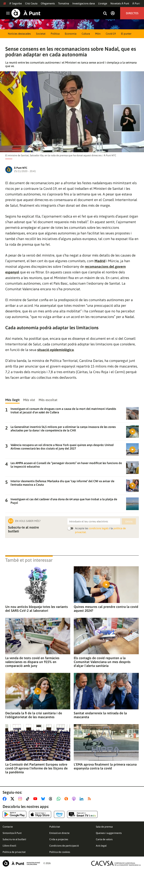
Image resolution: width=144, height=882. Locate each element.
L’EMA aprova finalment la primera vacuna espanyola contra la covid (105, 766)
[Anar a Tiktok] (28, 799)
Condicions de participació (64, 845)
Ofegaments (48, 3)
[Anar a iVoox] (66, 799)
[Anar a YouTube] (36, 799)
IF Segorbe (15, 3)
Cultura (86, 33)
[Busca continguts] (105, 13)
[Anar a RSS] (90, 799)
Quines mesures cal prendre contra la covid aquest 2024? (106, 608)
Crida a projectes (58, 839)
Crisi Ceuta (31, 3)
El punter (126, 33)
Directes (132, 13)
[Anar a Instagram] (20, 799)
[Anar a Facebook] (5, 799)
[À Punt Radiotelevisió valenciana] (21, 863)
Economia (70, 33)
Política (55, 33)
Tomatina (63, 3)
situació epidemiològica (55, 350)
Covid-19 (111, 33)
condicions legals (99, 528)
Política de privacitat (14, 852)
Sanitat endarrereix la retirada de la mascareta (100, 715)
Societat (40, 33)
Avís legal (101, 845)
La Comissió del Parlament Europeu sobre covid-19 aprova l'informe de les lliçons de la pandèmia (36, 768)
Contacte (8, 826)
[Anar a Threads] (51, 799)
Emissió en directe (59, 833)
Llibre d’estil (9, 845)
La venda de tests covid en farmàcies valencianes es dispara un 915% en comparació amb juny (32, 662)
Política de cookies (59, 852)
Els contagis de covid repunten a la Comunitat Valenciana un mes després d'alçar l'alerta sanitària (102, 662)
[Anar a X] (13, 799)
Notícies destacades (19, 33)
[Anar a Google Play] (14, 814)
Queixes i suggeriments (109, 833)
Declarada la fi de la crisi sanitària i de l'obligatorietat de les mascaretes (33, 715)
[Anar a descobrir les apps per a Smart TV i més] (82, 814)
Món (97, 33)
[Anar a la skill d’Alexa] (59, 814)
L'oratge (102, 3)
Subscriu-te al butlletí (14, 839)
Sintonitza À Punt (12, 833)
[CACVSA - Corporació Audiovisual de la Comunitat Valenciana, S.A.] (116, 863)
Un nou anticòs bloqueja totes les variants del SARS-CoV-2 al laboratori (36, 608)
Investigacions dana (83, 3)
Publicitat (54, 826)
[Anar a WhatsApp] (59, 799)
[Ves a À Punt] (25, 13)
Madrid (99, 261)
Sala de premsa (104, 826)
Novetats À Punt (119, 3)
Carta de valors (104, 839)
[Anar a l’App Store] (40, 814)
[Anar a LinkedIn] (82, 799)
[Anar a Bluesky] (43, 799)
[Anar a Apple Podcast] (74, 799)
